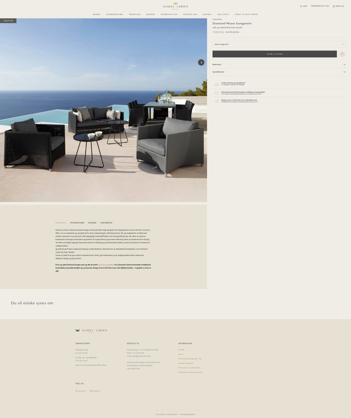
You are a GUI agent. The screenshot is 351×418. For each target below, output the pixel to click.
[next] (201, 62)
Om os (180, 354)
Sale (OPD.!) (223, 14)
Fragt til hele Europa (246, 14)
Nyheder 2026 (190, 14)
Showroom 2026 (169, 14)
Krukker (150, 14)
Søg (305, 6)
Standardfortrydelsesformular (190, 372)
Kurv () (340, 6)
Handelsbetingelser (186, 363)
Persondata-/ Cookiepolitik (189, 367)
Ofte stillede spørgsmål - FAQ (190, 358)
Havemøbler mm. (114, 14)
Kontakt (207, 14)
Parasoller (135, 14)
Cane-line (217, 19)
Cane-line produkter (106, 264)
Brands (97, 14)
